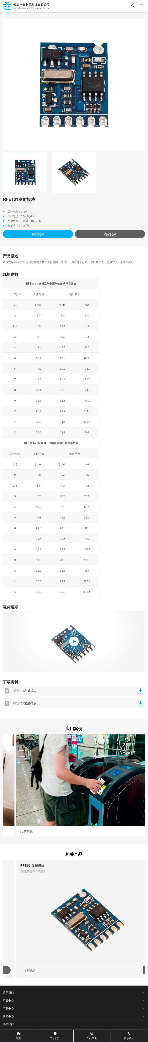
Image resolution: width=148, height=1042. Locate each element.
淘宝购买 (110, 234)
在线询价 (38, 234)
